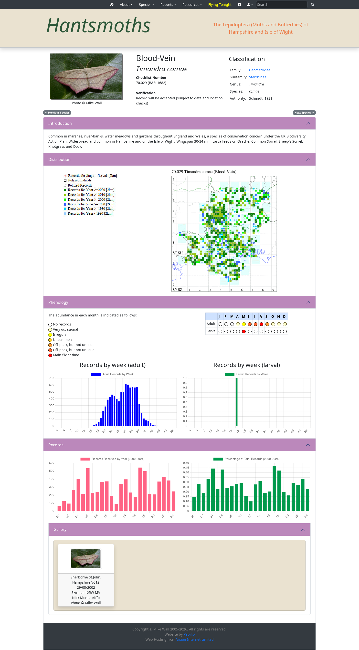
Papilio (189, 634)
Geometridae (259, 70)
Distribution (59, 159)
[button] (250, 4)
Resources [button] (190, 4)
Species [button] (145, 4)
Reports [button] (166, 4)
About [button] (125, 4)
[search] (312, 4)
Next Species (304, 112)
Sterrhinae (257, 77)
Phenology (58, 302)
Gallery (59, 529)
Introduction (60, 123)
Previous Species (57, 112)
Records (55, 445)
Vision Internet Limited (195, 639)
